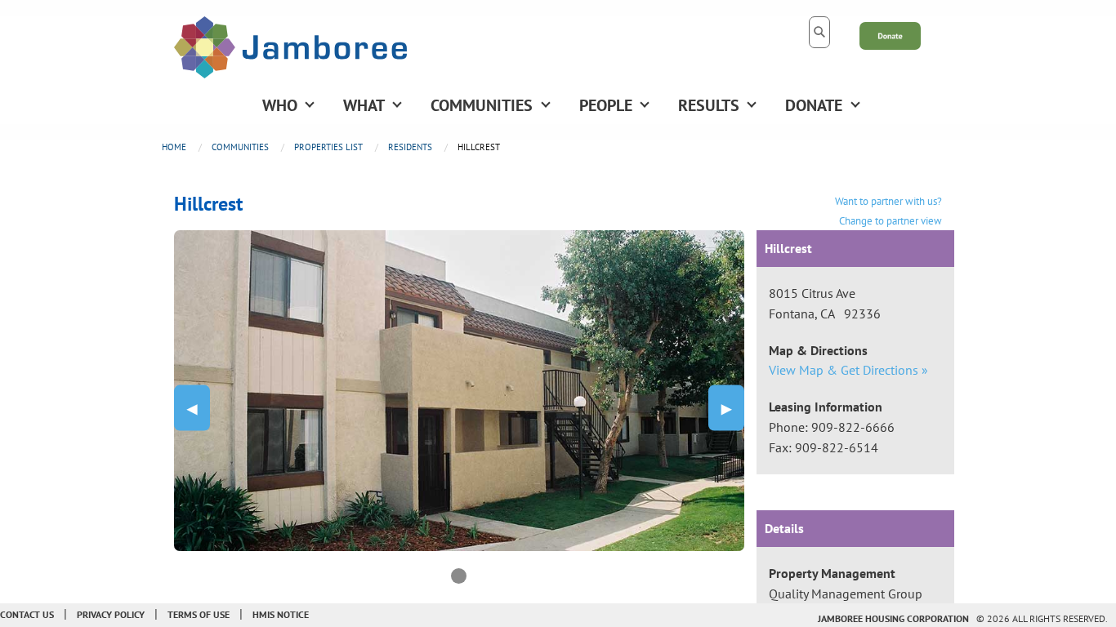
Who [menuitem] (279, 105)
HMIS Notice (280, 614)
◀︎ (198, 407)
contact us (27, 614)
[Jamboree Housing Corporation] (290, 46)
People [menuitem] (605, 105)
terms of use (198, 614)
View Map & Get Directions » (848, 370)
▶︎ (732, 407)
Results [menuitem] (708, 105)
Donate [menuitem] (813, 105)
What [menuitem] (364, 105)
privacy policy (111, 614)
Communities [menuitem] (482, 105)
